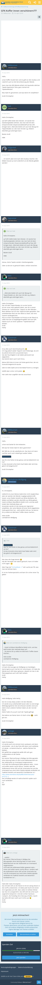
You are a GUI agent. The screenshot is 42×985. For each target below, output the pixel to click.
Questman (7, 457)
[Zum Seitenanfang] (39, 982)
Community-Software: (21, 982)
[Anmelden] (35, 2)
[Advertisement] (21, 41)
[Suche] (30, 2)
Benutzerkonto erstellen (28, 934)
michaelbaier (16, 567)
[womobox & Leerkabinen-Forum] (12, 2)
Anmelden (9, 934)
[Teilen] (39, 16)
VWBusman (7, 13)
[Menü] (39, 2)
